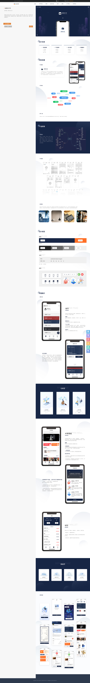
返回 (8, 26)
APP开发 (40, 3)
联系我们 (74, 3)
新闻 (62, 3)
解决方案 (52, 3)
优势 (58, 3)
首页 (35, 3)
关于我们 (68, 3)
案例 (46, 3)
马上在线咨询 (8, 23)
